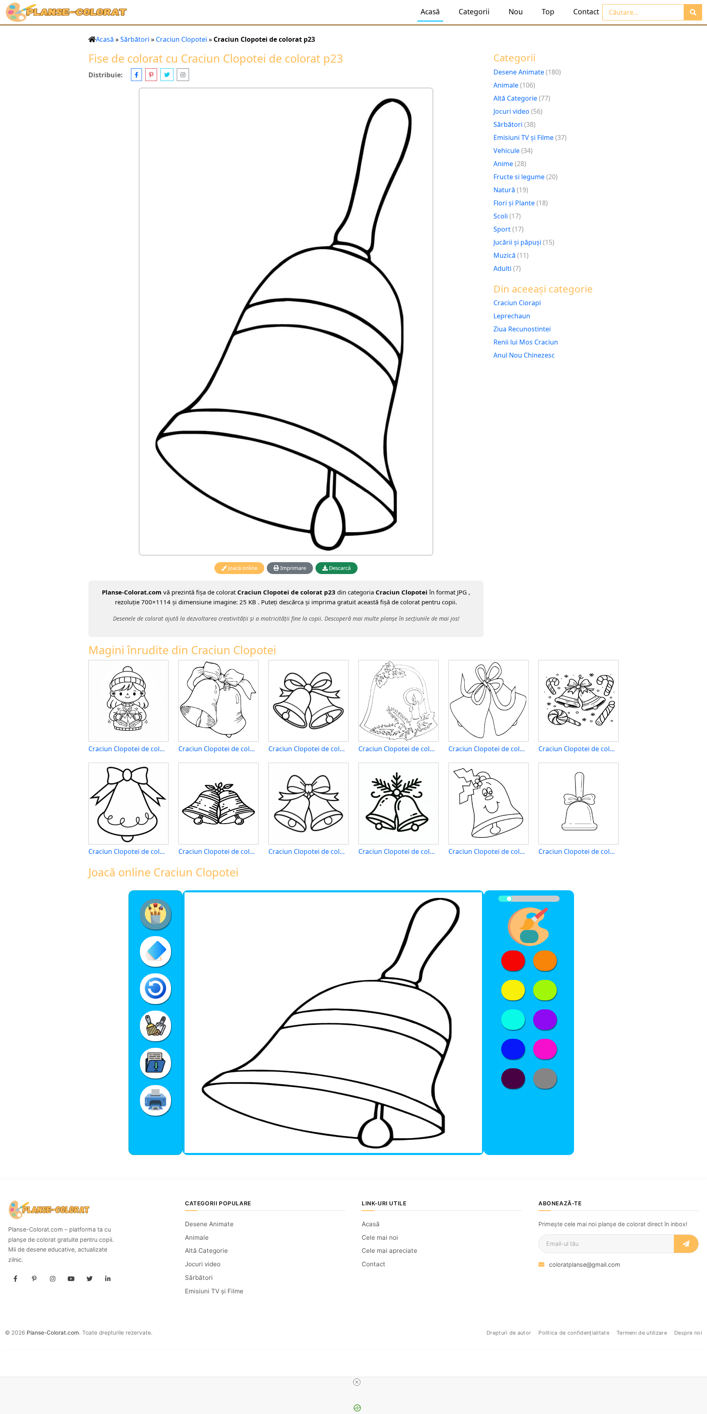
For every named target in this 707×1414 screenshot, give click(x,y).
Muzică (504, 255)
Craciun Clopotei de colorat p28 (488, 749)
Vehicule (506, 150)
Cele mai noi (380, 1237)
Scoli (500, 216)
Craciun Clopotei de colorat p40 (578, 852)
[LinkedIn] (107, 1278)
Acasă (430, 11)
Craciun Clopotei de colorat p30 (218, 749)
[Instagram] (52, 1278)
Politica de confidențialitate (573, 1333)
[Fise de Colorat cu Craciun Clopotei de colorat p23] (286, 321)
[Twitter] (89, 1278)
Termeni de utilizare (642, 1333)
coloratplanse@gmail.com (584, 1264)
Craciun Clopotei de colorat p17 (128, 749)
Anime (503, 163)
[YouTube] (70, 1278)
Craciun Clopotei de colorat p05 (218, 852)
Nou (516, 11)
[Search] (693, 12)
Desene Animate (518, 72)
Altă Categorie (515, 98)
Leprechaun (511, 315)
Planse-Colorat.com (53, 1332)
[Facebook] (15, 1278)
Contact (586, 11)
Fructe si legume (519, 176)
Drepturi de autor (508, 1333)
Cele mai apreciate (389, 1250)
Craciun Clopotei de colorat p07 (398, 852)
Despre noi (688, 1333)
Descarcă (339, 568)
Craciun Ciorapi (517, 302)
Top (548, 11)
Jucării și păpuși (517, 242)
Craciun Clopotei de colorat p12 (308, 852)
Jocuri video (511, 111)
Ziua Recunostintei (522, 328)
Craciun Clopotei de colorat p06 (578, 749)
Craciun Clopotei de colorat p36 (488, 852)
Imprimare (292, 568)
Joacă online (242, 568)
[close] (356, 1382)
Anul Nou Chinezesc (524, 355)
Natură (504, 189)
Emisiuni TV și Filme (523, 137)
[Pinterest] (34, 1278)
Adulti (502, 268)
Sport (502, 229)
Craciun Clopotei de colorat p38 (128, 852)
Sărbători (134, 39)
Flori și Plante (514, 202)
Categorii (474, 11)
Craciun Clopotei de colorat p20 (308, 749)
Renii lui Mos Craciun (525, 342)
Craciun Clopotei (181, 39)
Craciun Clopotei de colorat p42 (398, 749)
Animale (505, 85)
